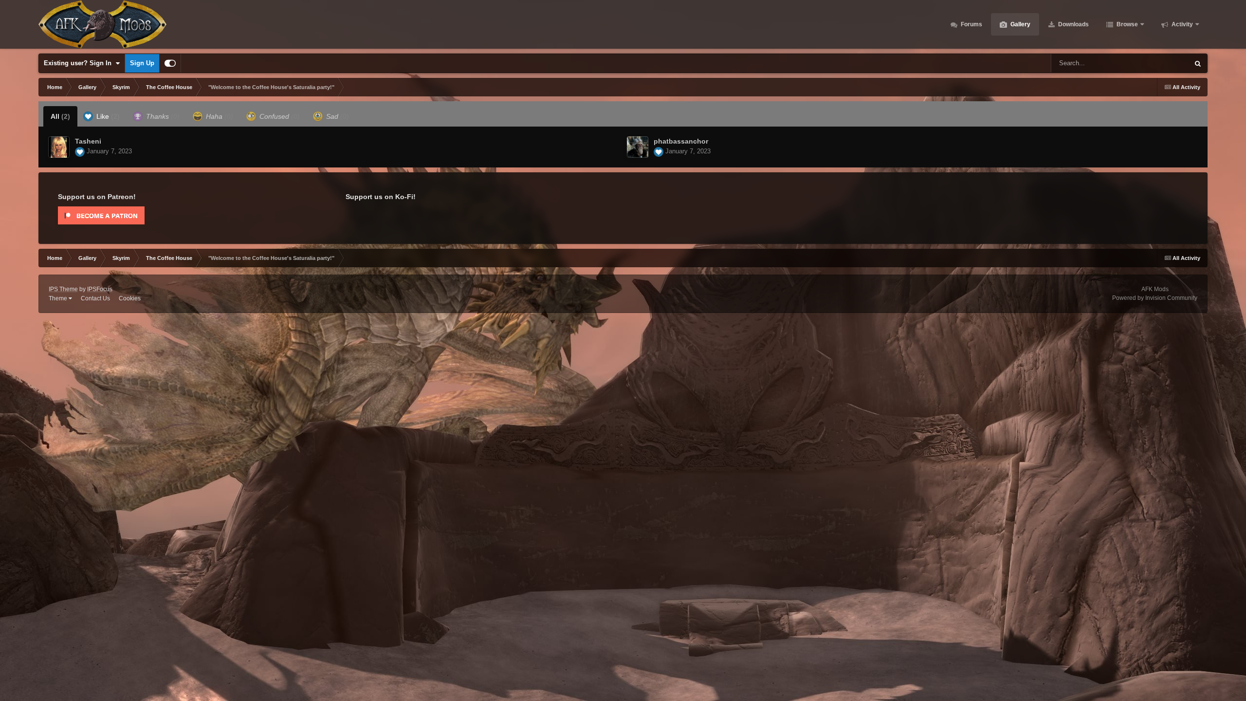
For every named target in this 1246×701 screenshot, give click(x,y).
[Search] (1198, 63)
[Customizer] (170, 63)
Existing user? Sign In (79, 63)
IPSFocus (99, 289)
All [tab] (60, 116)
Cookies (130, 298)
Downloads (1073, 24)
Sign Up (142, 63)
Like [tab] (107, 116)
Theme (59, 298)
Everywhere (1159, 63)
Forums (970, 24)
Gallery (1019, 24)
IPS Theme (63, 289)
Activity (1181, 24)
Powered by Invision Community (1154, 298)
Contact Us (95, 298)
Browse (1126, 24)
